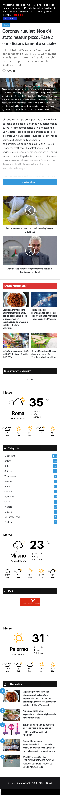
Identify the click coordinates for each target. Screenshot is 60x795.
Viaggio (8, 506)
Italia (6, 25)
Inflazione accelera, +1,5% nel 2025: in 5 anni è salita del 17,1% (16, 354)
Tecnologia (10, 476)
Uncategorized (12, 517)
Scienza (8, 471)
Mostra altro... (29, 182)
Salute (7, 461)
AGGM (9, 71)
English (8, 522)
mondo (8, 481)
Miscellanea (10, 456)
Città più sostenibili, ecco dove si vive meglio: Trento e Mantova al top (43, 354)
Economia (9, 496)
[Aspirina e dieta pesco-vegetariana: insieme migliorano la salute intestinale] (11, 715)
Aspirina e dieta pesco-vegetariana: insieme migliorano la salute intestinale (39, 714)
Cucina (8, 491)
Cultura (8, 501)
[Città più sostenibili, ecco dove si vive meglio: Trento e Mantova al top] (44, 340)
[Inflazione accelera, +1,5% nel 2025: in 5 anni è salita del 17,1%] (16, 340)
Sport (7, 486)
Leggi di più (17, 15)
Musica (8, 512)
